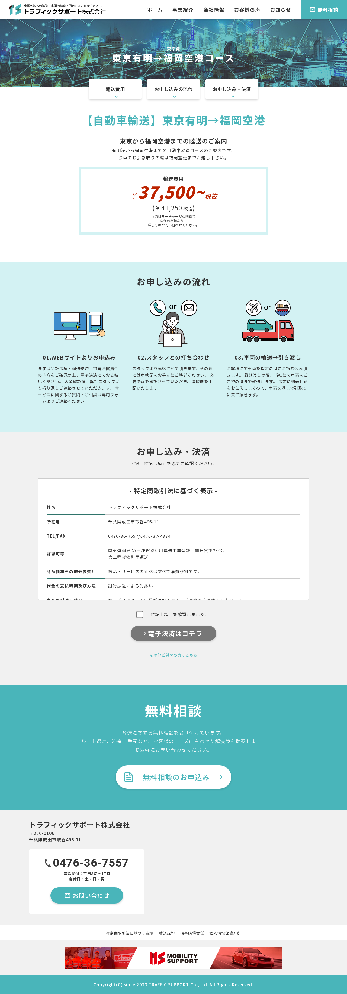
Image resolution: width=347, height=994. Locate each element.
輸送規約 (167, 933)
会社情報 (213, 9)
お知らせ (280, 9)
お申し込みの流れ (174, 89)
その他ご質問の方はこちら (173, 655)
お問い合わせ (87, 895)
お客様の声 (247, 9)
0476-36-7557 (91, 864)
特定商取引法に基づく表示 (129, 933)
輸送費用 (115, 89)
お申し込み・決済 (232, 89)
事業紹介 (183, 9)
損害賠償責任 (192, 933)
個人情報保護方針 (225, 933)
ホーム (155, 9)
